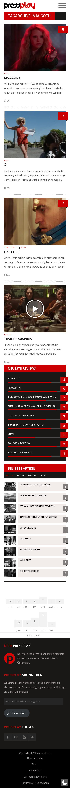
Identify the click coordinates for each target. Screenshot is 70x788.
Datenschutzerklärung (35, 776)
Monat (32, 475)
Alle (42, 475)
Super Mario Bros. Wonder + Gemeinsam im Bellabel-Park (35, 406)
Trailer (7, 334)
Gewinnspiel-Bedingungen (35, 782)
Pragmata (14, 387)
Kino (6, 73)
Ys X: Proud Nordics (20, 452)
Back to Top (33, 635)
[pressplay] (19, 5)
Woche (20, 475)
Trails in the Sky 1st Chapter (26, 424)
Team (35, 764)
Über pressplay (35, 758)
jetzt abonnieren (16, 713)
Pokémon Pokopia (19, 443)
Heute (9, 475)
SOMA (11, 433)
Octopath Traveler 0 (21, 415)
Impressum (35, 770)
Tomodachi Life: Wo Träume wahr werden (34, 396)
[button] (64, 782)
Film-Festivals (11, 247)
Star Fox (13, 378)
